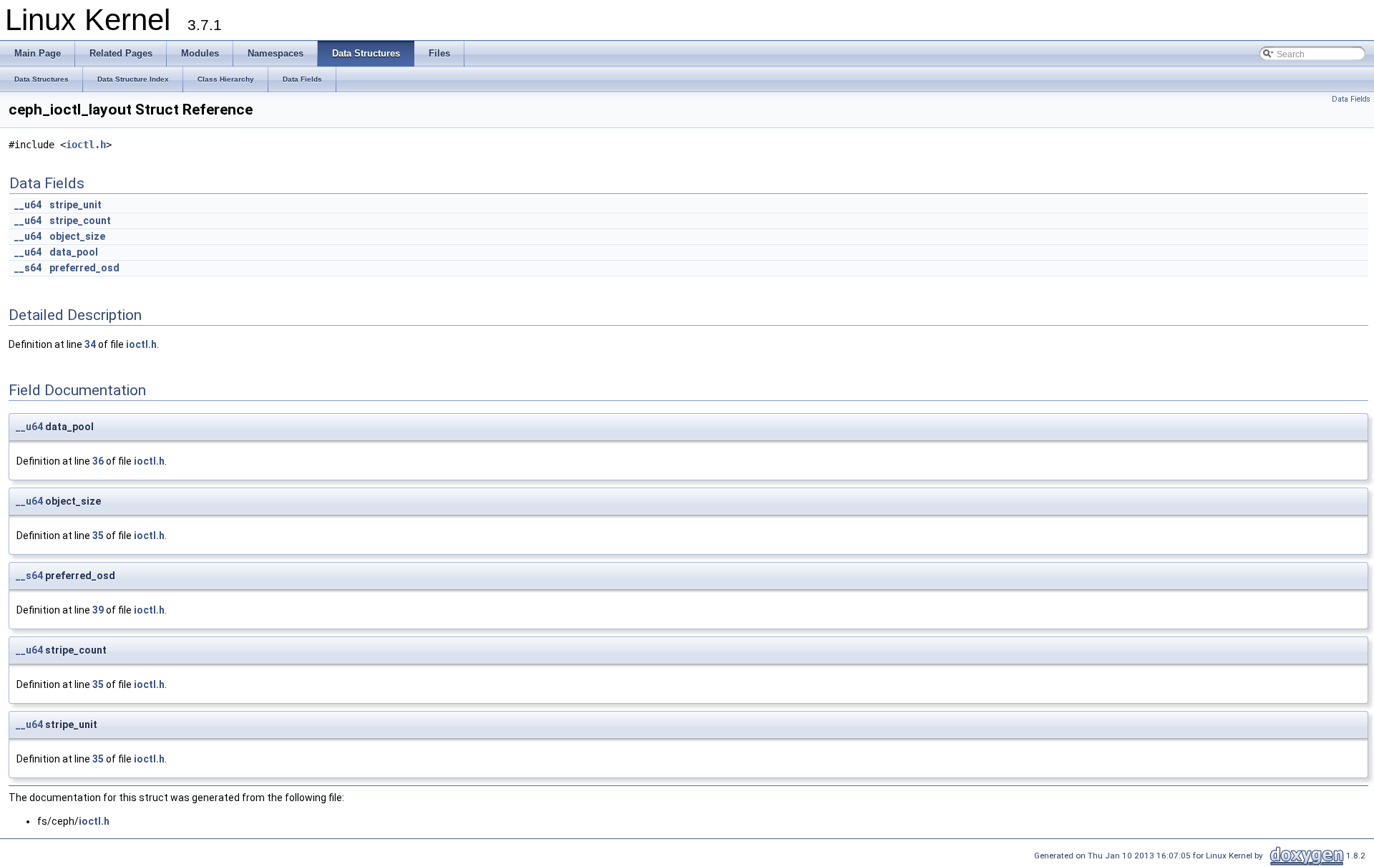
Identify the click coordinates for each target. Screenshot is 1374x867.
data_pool (73, 252)
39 (98, 610)
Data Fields (1351, 99)
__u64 (28, 204)
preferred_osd (84, 267)
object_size (77, 236)
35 (98, 535)
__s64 (28, 267)
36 (98, 461)
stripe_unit (75, 204)
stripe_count (80, 220)
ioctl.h (86, 144)
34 (90, 344)
